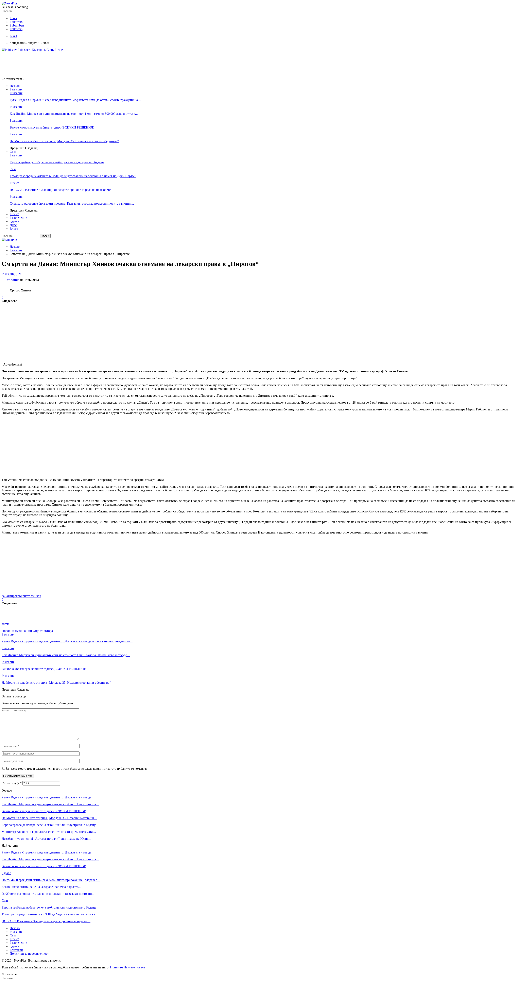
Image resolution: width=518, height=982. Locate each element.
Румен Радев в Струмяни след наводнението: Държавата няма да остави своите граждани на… (75, 100)
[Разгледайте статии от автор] (10, 620)
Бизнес (14, 183)
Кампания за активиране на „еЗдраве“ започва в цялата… (41, 886)
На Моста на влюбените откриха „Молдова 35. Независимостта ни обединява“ (64, 141)
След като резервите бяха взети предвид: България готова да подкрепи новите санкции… (72, 203)
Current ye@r (12, 783)
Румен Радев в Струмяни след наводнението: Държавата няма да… (48, 797)
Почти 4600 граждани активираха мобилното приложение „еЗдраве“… (51, 880)
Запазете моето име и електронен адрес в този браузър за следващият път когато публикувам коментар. (77, 768)
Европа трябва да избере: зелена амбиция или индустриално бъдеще (57, 162)
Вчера (14, 228)
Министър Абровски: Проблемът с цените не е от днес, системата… (49, 831)
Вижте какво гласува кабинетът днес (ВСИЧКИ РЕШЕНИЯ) (52, 127)
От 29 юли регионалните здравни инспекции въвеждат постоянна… (49, 893)
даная (5, 596)
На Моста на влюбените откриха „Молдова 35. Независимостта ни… (49, 818)
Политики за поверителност (29, 953)
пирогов (15, 596)
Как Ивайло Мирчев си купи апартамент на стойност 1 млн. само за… (50, 804)
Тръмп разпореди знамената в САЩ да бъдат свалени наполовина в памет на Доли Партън (73, 176)
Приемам (116, 967)
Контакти (16, 950)
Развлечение (18, 217)
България (16, 89)
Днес (13, 225)
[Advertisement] (75, 64)
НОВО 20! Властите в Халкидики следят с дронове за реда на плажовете (60, 189)
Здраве (14, 221)
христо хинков (31, 596)
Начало (15, 85)
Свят (13, 151)
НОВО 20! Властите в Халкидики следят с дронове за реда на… (46, 921)
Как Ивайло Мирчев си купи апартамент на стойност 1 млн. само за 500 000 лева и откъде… (74, 113)
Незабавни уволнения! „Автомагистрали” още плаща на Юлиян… (47, 838)
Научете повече (134, 967)
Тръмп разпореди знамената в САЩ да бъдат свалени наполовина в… (50, 914)
